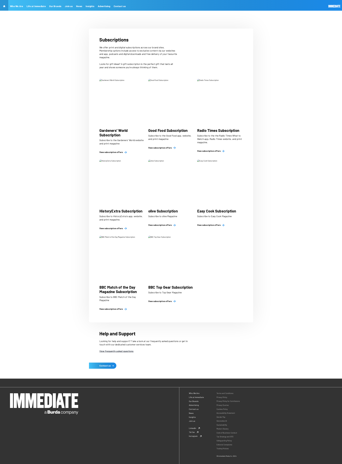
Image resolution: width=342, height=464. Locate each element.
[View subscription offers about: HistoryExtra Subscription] (122, 182)
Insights (90, 6)
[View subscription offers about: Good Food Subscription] (171, 101)
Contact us (120, 6)
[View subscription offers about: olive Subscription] (171, 182)
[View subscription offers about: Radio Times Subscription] (220, 101)
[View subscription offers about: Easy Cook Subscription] (220, 182)
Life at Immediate (36, 6)
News (79, 6)
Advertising (104, 6)
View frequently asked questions (116, 351)
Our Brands (55, 6)
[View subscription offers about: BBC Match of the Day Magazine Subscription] (122, 258)
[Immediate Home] (334, 5)
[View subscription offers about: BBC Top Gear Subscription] (171, 258)
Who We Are (16, 6)
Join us (69, 6)
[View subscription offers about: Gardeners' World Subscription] (122, 101)
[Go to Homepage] (4, 5)
